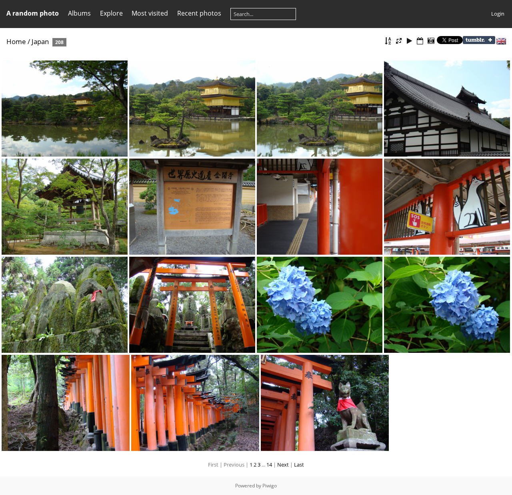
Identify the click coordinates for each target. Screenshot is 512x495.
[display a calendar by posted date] (420, 41)
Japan (40, 41)
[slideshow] (409, 41)
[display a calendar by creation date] (431, 41)
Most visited (150, 13)
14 (269, 464)
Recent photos (199, 13)
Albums (79, 13)
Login (497, 13)
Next (283, 464)
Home (16, 41)
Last (299, 464)
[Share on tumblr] (479, 42)
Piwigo (269, 485)
